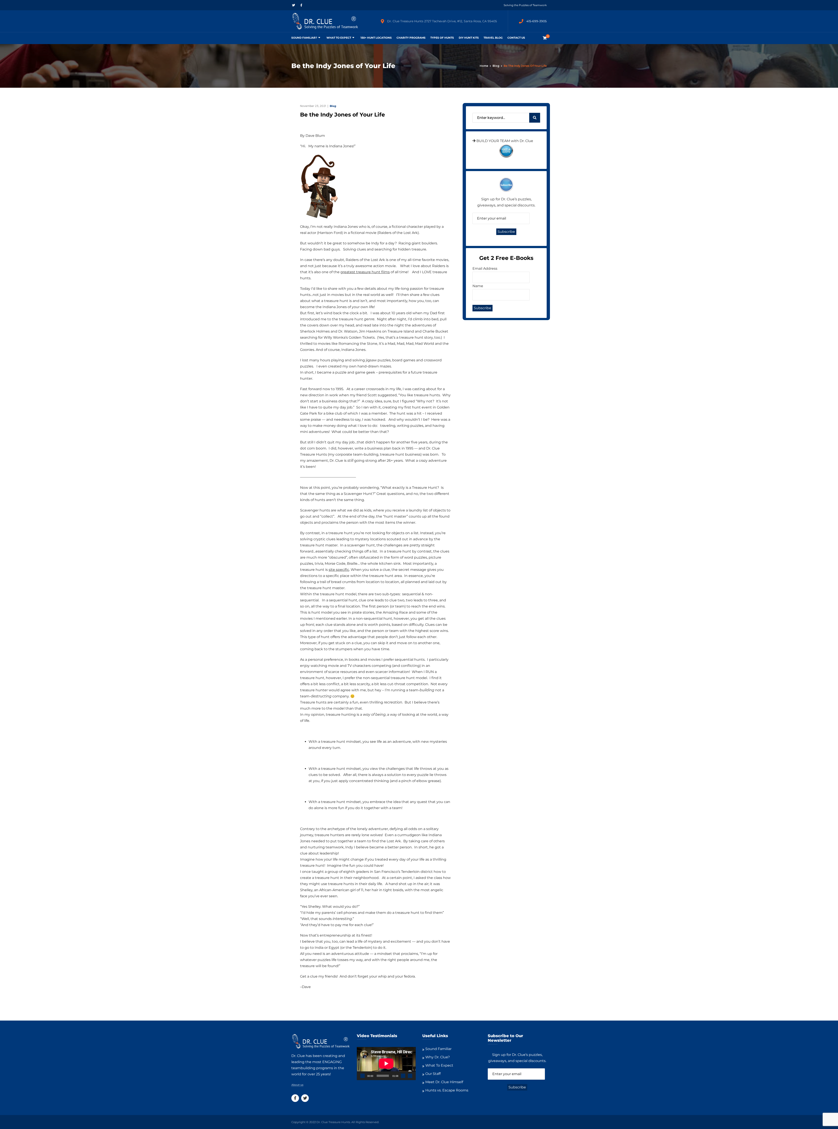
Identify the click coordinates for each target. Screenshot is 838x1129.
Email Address (484, 268)
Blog (496, 65)
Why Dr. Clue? (437, 1057)
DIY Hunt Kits (469, 37)
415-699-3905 (536, 21)
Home (484, 65)
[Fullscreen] (410, 1076)
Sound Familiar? (304, 37)
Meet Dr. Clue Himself (444, 1082)
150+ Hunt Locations (376, 37)
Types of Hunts (442, 37)
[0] (545, 38)
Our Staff (433, 1074)
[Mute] (403, 1076)
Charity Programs (411, 37)
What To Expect (338, 37)
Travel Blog (493, 37)
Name (477, 286)
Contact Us (516, 37)
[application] (386, 1063)
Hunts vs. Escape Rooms (446, 1090)
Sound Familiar (438, 1049)
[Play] (362, 1076)
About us (297, 1084)
